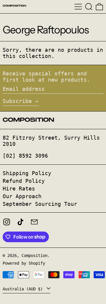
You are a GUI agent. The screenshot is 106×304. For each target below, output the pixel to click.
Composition (34, 255)
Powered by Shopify (24, 263)
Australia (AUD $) (24, 289)
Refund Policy (24, 181)
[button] (89, 6)
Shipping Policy (27, 173)
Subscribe (17, 101)
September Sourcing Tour (40, 204)
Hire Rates (19, 188)
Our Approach (22, 196)
